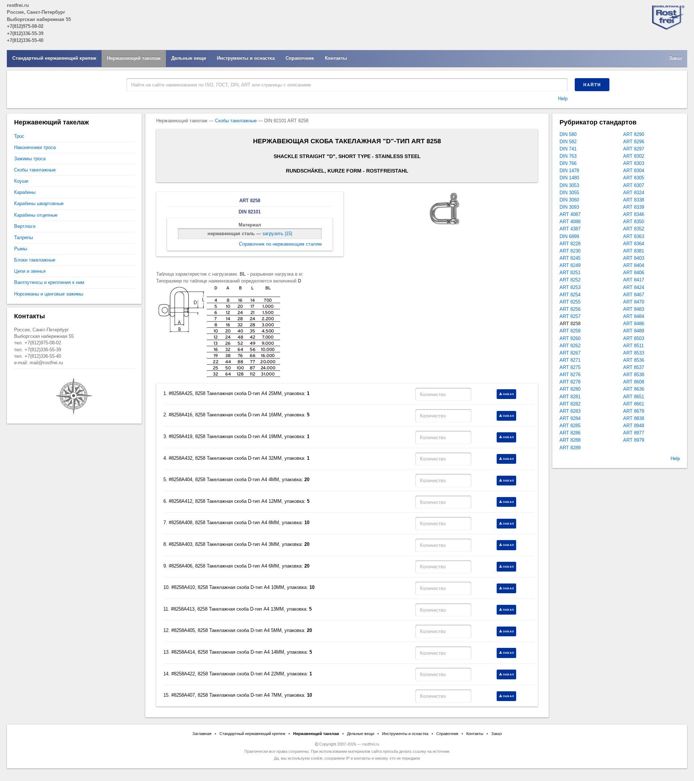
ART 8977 (633, 433)
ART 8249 (570, 265)
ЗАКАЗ (508, 394)
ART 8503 (633, 338)
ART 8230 (570, 251)
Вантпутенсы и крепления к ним (49, 282)
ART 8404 (633, 265)
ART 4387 (570, 229)
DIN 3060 (569, 200)
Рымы (20, 248)
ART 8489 (633, 331)
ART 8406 (633, 272)
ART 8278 (570, 382)
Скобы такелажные (236, 120)
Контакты (336, 58)
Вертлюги (24, 226)
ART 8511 (633, 345)
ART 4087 (570, 214)
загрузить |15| (277, 233)
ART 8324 (633, 192)
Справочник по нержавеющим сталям (280, 244)
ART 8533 (633, 353)
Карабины (24, 192)
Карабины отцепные (35, 215)
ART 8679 (633, 411)
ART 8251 (570, 272)
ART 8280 (570, 389)
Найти (592, 84)
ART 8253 (570, 287)
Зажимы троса (30, 158)
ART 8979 (633, 440)
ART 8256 (570, 309)
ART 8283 (570, 411)
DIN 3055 (569, 192)
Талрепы (23, 237)
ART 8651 (633, 396)
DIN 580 (568, 134)
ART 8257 (570, 316)
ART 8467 (633, 294)
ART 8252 (570, 280)
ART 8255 (570, 302)
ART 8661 (633, 404)
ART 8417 (633, 280)
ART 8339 (633, 207)
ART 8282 (570, 404)
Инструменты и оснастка (246, 58)
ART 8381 (633, 251)
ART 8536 (633, 360)
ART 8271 (570, 360)
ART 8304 (633, 170)
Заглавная (201, 733)
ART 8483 (633, 309)
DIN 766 (568, 163)
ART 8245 (570, 258)
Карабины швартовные (39, 203)
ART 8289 (570, 447)
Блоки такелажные (34, 260)
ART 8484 (633, 316)
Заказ (675, 58)
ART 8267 (570, 353)
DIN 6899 (569, 236)
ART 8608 (633, 382)
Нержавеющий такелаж (133, 58)
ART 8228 (570, 243)
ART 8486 (633, 323)
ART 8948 (633, 425)
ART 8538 (633, 374)
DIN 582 (568, 141)
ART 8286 (570, 433)
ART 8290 (633, 134)
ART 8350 (633, 221)
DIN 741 (568, 149)
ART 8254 (570, 294)
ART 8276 (570, 374)
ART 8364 (633, 243)
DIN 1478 (569, 170)
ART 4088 (570, 221)
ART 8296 (633, 141)
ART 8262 (570, 345)
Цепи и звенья (30, 271)
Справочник (300, 58)
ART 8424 (633, 287)
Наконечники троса (35, 147)
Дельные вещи (188, 58)
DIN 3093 (569, 207)
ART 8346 (633, 214)
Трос (19, 136)
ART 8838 (633, 418)
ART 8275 (570, 367)
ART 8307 (633, 185)
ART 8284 (570, 418)
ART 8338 (633, 200)
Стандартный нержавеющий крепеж (54, 58)
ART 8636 (633, 389)
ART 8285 (570, 425)
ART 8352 (633, 229)
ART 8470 (633, 302)
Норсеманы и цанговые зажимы (48, 294)
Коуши (21, 181)
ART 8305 (633, 178)
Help (562, 98)
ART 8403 (633, 258)
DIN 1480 (569, 178)
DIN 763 (568, 156)
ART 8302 (633, 156)
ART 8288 (570, 440)
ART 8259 (570, 331)
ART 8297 (633, 149)
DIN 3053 (569, 185)
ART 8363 (633, 236)
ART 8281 (570, 396)
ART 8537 (633, 367)
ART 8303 (633, 163)
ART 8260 (570, 338)
